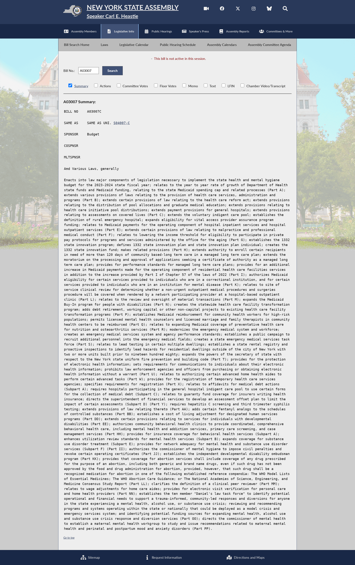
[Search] (285, 9)
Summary (81, 86)
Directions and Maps (249, 557)
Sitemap (93, 557)
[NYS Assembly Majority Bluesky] (269, 9)
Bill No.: (69, 71)
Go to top (69, 537)
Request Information (166, 557)
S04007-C (122, 123)
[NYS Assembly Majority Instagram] (253, 9)
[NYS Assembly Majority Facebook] (222, 9)
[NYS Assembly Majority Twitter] (238, 9)
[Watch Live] (206, 9)
